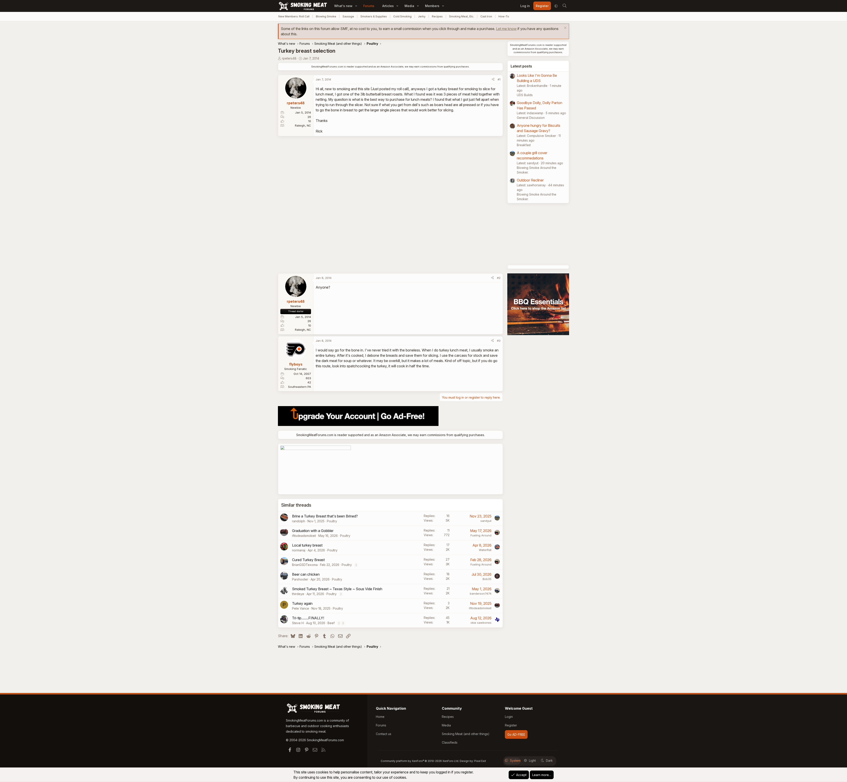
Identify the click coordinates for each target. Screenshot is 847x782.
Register (511, 725)
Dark (549, 760)
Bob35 (487, 579)
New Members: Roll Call (293, 16)
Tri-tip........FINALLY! (308, 618)
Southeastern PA (299, 386)
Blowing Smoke (326, 16)
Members (432, 6)
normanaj (298, 550)
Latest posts (521, 66)
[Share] (493, 79)
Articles (388, 6)
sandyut (485, 521)
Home (380, 717)
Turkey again (302, 603)
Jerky (421, 16)
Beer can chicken (306, 574)
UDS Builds (525, 95)
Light (532, 760)
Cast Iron (486, 16)
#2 (498, 278)
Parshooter (300, 579)
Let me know (506, 28)
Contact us (383, 734)
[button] (356, 6)
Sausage (348, 16)
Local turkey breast (307, 545)
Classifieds (449, 742)
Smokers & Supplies (373, 16)
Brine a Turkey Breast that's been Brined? (325, 516)
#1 (499, 79)
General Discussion (531, 117)
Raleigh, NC (303, 125)
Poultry (332, 521)
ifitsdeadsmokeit (304, 536)
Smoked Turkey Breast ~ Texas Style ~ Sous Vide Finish (337, 589)
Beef (331, 623)
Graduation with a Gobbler (313, 530)
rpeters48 (289, 58)
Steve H (298, 623)
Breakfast (524, 145)
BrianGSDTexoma (305, 565)
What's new (343, 6)
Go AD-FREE (516, 734)
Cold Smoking (402, 16)
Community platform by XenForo (420, 761)
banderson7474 (480, 593)
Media (409, 6)
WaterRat (485, 550)
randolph (298, 521)
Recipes (437, 16)
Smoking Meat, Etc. (461, 16)
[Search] (564, 6)
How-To (503, 16)
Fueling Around (480, 535)
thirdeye (298, 594)
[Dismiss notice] (565, 28)
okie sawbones (480, 622)
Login (509, 717)
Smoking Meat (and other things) (465, 734)
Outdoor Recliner (530, 180)
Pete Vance (300, 608)
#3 (498, 340)
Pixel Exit (480, 761)
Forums (368, 6)
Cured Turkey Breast (308, 560)
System (515, 760)
